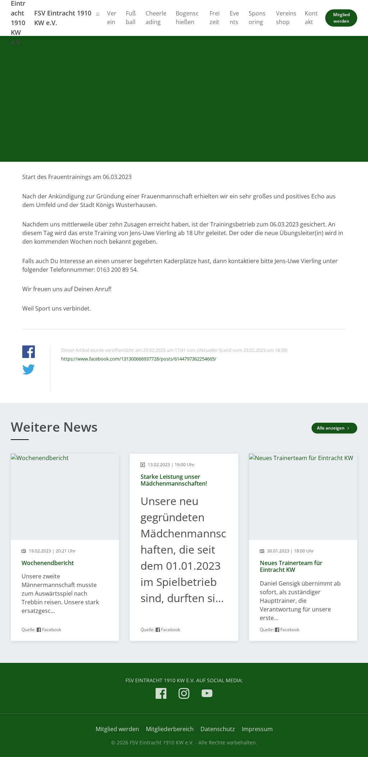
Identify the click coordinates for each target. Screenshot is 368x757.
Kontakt (311, 17)
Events (234, 17)
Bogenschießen (187, 17)
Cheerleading (156, 17)
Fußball (131, 17)
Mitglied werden (341, 18)
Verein (111, 17)
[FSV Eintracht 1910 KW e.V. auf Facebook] (161, 694)
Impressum (257, 729)
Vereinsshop (286, 17)
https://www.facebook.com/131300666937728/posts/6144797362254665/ (138, 358)
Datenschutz (218, 729)
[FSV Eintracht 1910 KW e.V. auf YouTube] (207, 694)
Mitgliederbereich (170, 729)
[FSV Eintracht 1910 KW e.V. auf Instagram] (184, 694)
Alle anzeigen (331, 428)
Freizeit (215, 17)
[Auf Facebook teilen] (28, 352)
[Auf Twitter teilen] (28, 370)
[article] (65, 547)
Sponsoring (257, 17)
